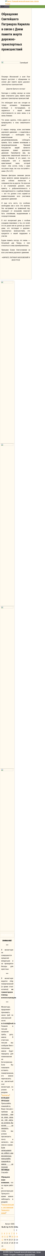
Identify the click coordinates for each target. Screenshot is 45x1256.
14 (12, 1236)
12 (7, 1236)
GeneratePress (30, 1255)
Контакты (5, 1095)
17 (2, 1240)
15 (14, 1236)
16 (17, 1236)
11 (5, 1236)
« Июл (3, 1249)
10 (2, 1236)
